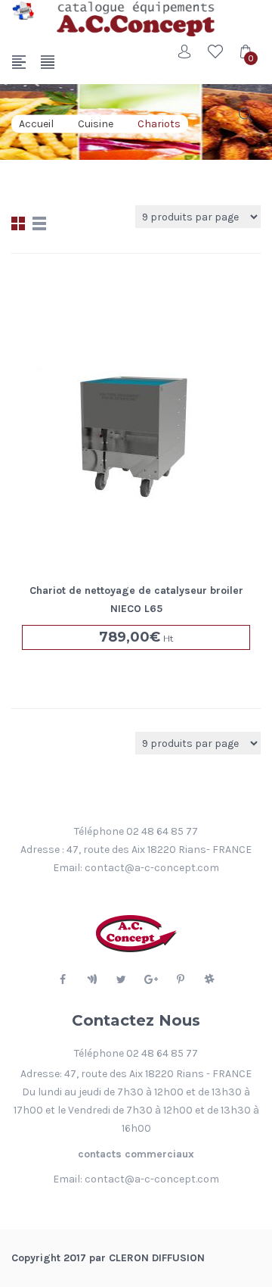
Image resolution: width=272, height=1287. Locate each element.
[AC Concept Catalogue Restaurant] (22, 10)
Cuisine (95, 123)
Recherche (245, 114)
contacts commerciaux (136, 1154)
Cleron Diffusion (157, 1257)
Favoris (215, 51)
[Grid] (18, 223)
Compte (185, 51)
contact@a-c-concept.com (152, 867)
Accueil (36, 123)
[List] (39, 223)
